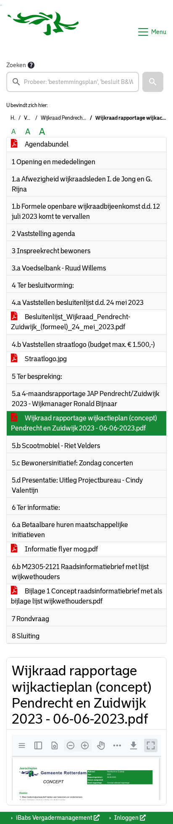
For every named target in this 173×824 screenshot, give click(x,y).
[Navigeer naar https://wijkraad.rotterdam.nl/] (43, 32)
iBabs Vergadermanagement (54, 817)
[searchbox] (72, 82)
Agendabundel (46, 144)
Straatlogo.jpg (45, 358)
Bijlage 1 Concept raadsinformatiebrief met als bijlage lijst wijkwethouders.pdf (86, 596)
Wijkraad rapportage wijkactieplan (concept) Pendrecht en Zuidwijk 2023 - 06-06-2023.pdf (84, 423)
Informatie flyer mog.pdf (61, 549)
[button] (152, 82)
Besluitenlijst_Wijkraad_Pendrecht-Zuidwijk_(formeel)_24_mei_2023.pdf (70, 322)
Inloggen (126, 817)
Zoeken (16, 65)
